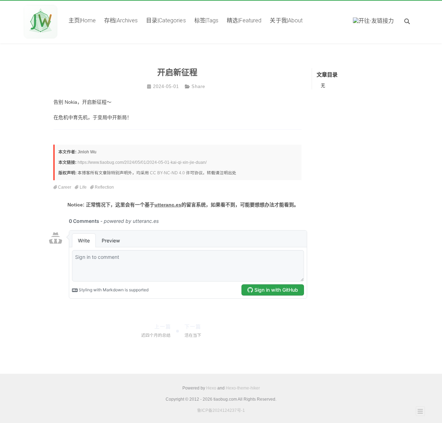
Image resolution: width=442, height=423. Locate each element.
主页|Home (82, 20)
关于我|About (286, 20)
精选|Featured (244, 20)
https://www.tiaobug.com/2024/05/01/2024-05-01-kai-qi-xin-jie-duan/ (142, 162)
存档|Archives (121, 20)
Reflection (104, 187)
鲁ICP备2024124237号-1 (221, 410)
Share (198, 86)
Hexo (211, 388)
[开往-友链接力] (373, 21)
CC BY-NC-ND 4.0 (167, 172)
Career (64, 187)
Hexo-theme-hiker (243, 388)
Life (83, 187)
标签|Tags (206, 20)
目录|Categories (166, 20)
